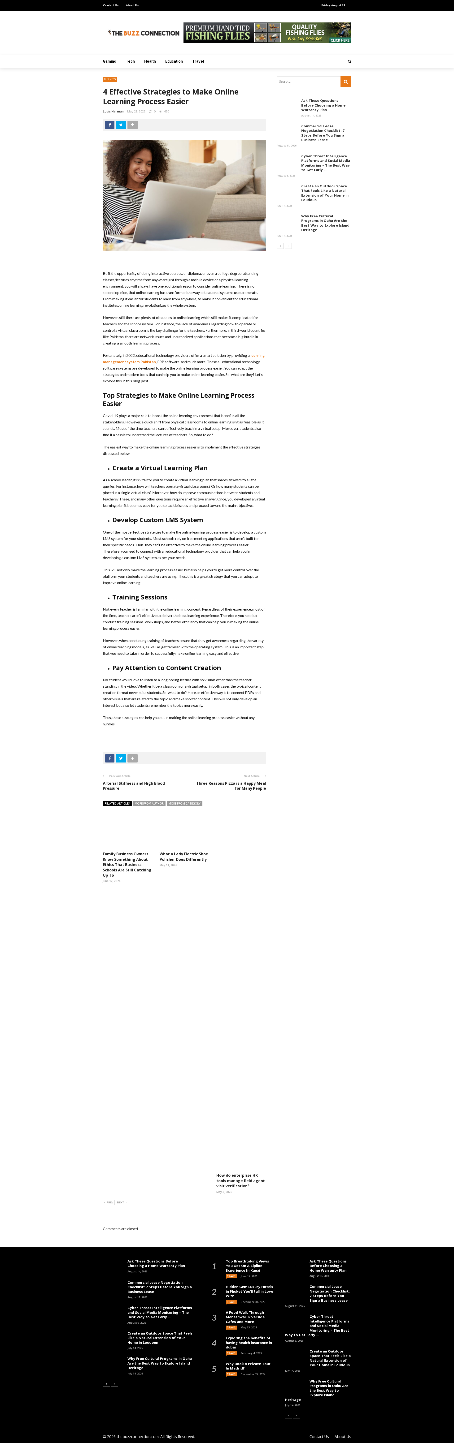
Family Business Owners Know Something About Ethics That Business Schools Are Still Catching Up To (127, 864)
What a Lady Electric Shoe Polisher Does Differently (184, 856)
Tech (130, 61)
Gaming (109, 61)
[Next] (288, 246)
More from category (185, 803)
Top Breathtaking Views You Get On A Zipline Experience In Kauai (247, 1266)
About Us (132, 5)
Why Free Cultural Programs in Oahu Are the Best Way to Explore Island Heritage (325, 223)
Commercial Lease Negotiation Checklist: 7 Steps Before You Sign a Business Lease (323, 133)
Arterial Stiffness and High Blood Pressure (134, 786)
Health (150, 61)
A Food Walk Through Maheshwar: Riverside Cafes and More (245, 1317)
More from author (149, 803)
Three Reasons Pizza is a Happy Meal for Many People (231, 786)
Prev (110, 1202)
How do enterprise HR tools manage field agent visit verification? (240, 1181)
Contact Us (111, 5)
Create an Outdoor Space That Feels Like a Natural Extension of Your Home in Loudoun (325, 193)
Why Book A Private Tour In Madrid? (248, 1366)
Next (120, 1202)
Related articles (117, 803)
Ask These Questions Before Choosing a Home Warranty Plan (323, 105)
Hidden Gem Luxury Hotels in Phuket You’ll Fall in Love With (249, 1291)
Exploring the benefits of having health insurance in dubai (249, 1342)
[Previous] (280, 246)
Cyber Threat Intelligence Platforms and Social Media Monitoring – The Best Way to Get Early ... (325, 163)
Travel (198, 61)
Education (174, 61)
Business (110, 79)
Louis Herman (113, 111)
